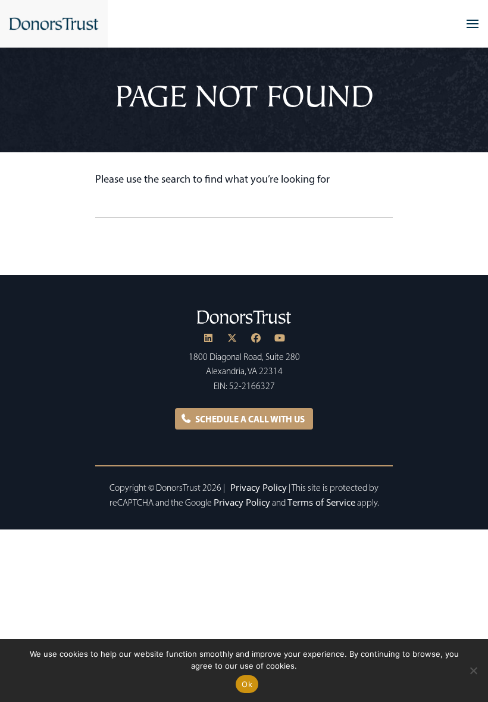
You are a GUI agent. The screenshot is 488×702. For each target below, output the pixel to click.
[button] (472, 24)
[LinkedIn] (208, 338)
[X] (232, 338)
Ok (247, 684)
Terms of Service (321, 502)
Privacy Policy (258, 487)
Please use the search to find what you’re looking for (212, 179)
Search (383, 205)
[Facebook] (256, 338)
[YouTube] (280, 338)
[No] (473, 670)
